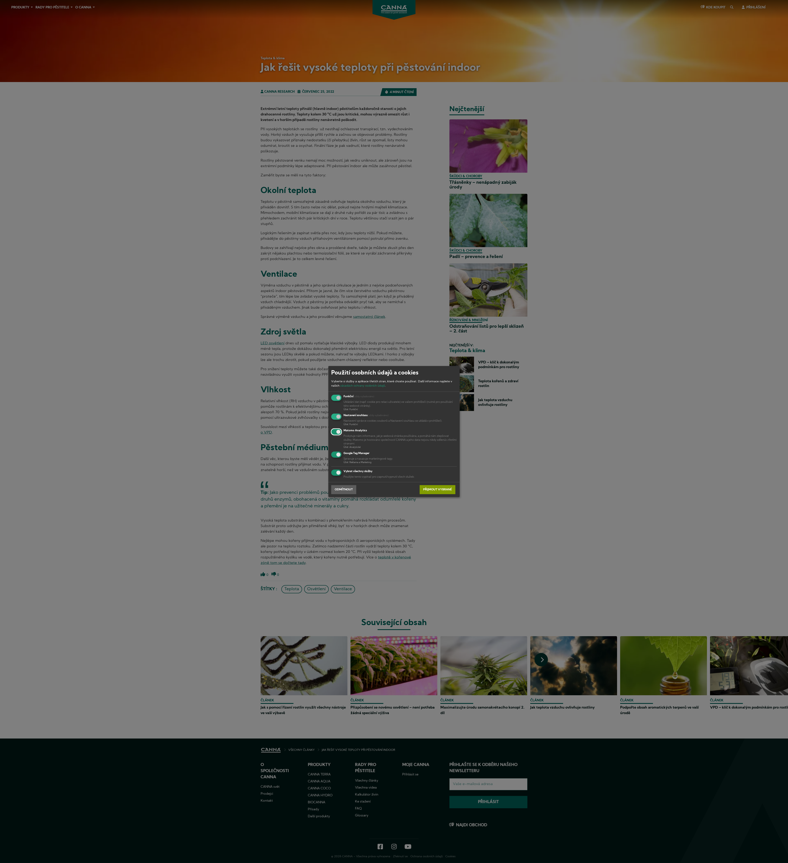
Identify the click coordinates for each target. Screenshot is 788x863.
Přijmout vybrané (437, 489)
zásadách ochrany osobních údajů (362, 385)
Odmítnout (344, 489)
